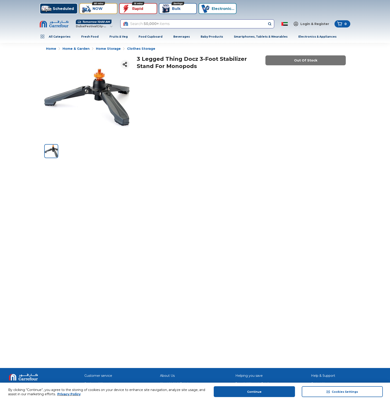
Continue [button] (254, 391)
